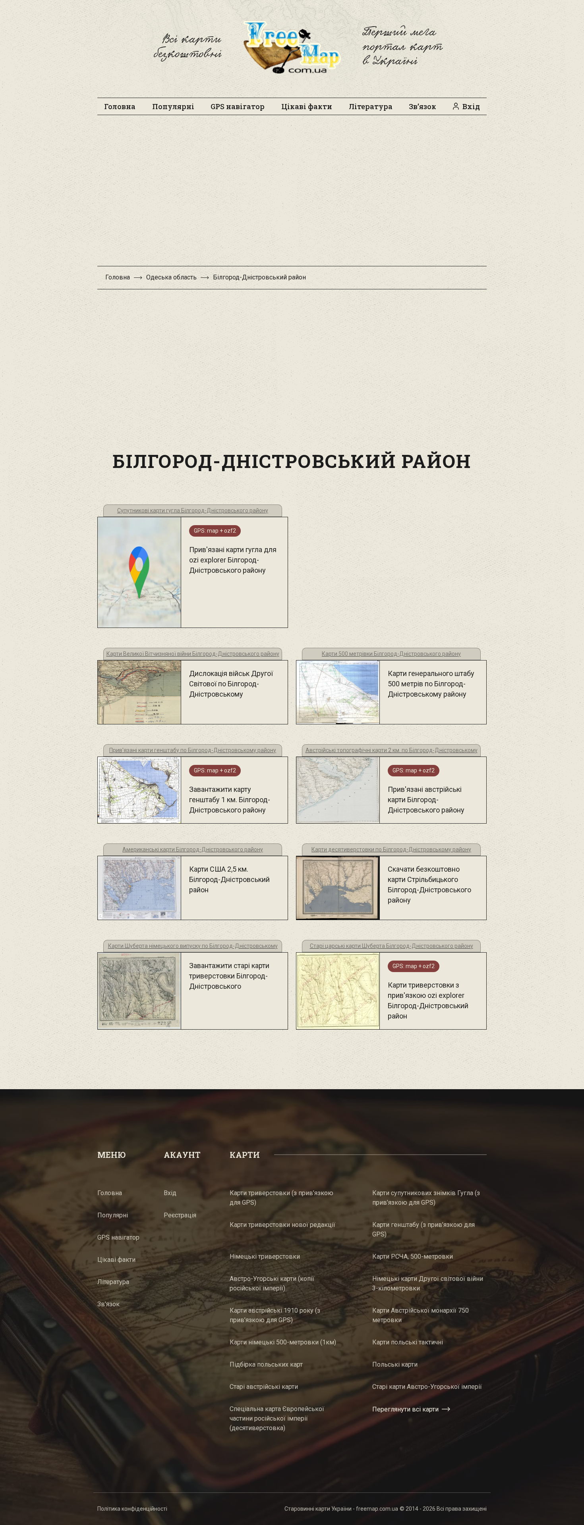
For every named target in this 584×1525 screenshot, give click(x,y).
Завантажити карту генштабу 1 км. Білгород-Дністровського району (229, 799)
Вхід (471, 106)
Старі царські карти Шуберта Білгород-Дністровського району (391, 946)
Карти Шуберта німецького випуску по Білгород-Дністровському (193, 946)
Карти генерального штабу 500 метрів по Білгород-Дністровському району (431, 683)
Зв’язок (422, 106)
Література (371, 106)
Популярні (173, 106)
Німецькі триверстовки (265, 1256)
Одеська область (171, 277)
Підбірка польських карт (266, 1364)
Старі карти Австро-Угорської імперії (427, 1386)
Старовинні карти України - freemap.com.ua (341, 1509)
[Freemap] (292, 47)
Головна (119, 106)
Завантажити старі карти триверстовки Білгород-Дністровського (229, 975)
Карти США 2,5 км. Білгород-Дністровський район (229, 879)
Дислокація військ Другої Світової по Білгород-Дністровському (231, 683)
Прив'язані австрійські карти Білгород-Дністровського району (426, 799)
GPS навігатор (238, 106)
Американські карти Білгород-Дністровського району (192, 849)
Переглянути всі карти (405, 1409)
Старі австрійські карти (264, 1386)
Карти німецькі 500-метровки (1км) (283, 1342)
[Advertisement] (292, 194)
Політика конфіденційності (132, 1509)
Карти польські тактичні (407, 1342)
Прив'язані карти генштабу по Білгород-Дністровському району (192, 750)
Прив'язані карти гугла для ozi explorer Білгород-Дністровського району (233, 559)
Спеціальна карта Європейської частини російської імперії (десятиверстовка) (277, 1418)
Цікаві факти (306, 106)
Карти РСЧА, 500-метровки (412, 1256)
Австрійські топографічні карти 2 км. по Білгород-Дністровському (392, 750)
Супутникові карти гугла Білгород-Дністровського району (192, 510)
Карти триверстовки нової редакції (282, 1224)
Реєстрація (180, 1215)
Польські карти (395, 1364)
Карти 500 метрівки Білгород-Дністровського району (391, 654)
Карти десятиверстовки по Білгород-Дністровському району (391, 849)
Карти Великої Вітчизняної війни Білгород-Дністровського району (192, 654)
